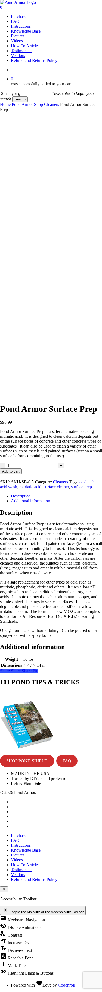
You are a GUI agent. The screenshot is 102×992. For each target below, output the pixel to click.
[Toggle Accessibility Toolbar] (4, 889)
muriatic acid (30, 486)
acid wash (8, 486)
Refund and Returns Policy (34, 879)
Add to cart (11, 471)
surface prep (81, 486)
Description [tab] (21, 496)
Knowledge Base (26, 850)
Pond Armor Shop (27, 104)
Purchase (18, 835)
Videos (17, 860)
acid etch (87, 482)
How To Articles (25, 864)
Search (20, 99)
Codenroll (66, 985)
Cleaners (51, 104)
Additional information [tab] (30, 501)
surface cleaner (56, 486)
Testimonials (21, 869)
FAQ (67, 760)
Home (5, 104)
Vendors (18, 874)
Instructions (21, 845)
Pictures (17, 855)
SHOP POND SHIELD (27, 760)
